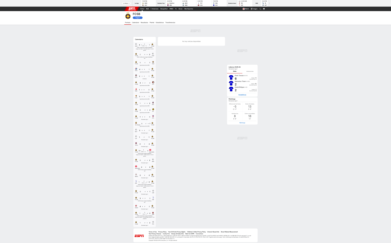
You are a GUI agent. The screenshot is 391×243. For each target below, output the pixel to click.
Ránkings (242, 123)
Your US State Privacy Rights (177, 232)
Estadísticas (242, 95)
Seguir (138, 17)
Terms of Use (153, 232)
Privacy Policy (162, 232)
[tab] (234, 71)
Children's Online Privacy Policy (196, 232)
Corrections (199, 234)
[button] (260, 9)
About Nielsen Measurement (229, 232)
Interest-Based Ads (213, 232)
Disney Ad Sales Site (177, 234)
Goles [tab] (234, 71)
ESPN (132, 9)
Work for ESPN (189, 234)
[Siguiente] (269, 3)
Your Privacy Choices (155, 234)
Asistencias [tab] (250, 71)
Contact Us (166, 234)
